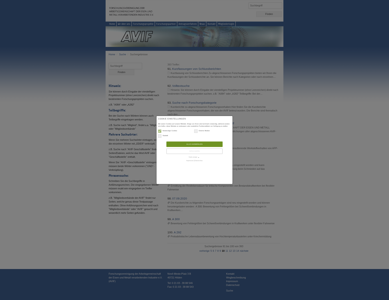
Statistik (165, 135)
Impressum (189, 160)
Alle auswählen (194, 144)
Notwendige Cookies (170, 130)
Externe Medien (204, 130)
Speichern (194, 151)
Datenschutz (199, 160)
